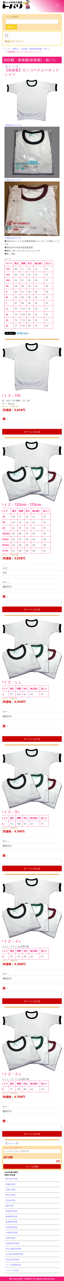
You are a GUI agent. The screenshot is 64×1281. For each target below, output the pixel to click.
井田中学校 (10, 1189)
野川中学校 (10, 1195)
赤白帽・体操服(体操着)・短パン (35, 49)
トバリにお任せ (12, 1270)
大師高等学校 (11, 1232)
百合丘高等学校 (12, 1259)
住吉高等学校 (11, 1227)
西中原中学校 (11, 1179)
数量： (4, 419)
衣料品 (15, 49)
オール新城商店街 (13, 1265)
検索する (11, 27)
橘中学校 (9, 1206)
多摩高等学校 (11, 1222)
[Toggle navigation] (57, 5)
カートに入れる (32, 431)
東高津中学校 (11, 1211)
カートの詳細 (32, 1166)
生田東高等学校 (12, 1243)
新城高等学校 (11, 1216)
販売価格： (7, 410)
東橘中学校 (10, 1184)
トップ (6, 49)
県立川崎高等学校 (13, 1249)
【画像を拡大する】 (13, 125)
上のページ (12, 66)
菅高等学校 (10, 1238)
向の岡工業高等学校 (14, 1254)
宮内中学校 (10, 1200)
